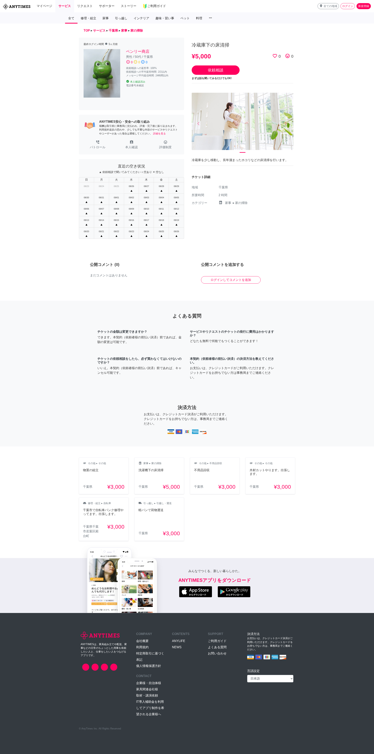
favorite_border (274, 55)
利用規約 (142, 647)
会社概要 (142, 641)
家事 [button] (105, 18)
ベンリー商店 (137, 51)
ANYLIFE (178, 641)
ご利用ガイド (217, 641)
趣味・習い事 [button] (164, 18)
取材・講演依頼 (147, 695)
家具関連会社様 (147, 689)
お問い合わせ (217, 653)
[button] (328, 6)
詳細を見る (159, 133)
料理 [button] (199, 18)
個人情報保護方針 (148, 666)
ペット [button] (185, 18)
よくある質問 (217, 647)
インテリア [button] (141, 18)
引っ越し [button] (121, 18)
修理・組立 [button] (88, 18)
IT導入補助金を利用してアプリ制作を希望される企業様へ (150, 708)
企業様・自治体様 (148, 683)
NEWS (177, 647)
